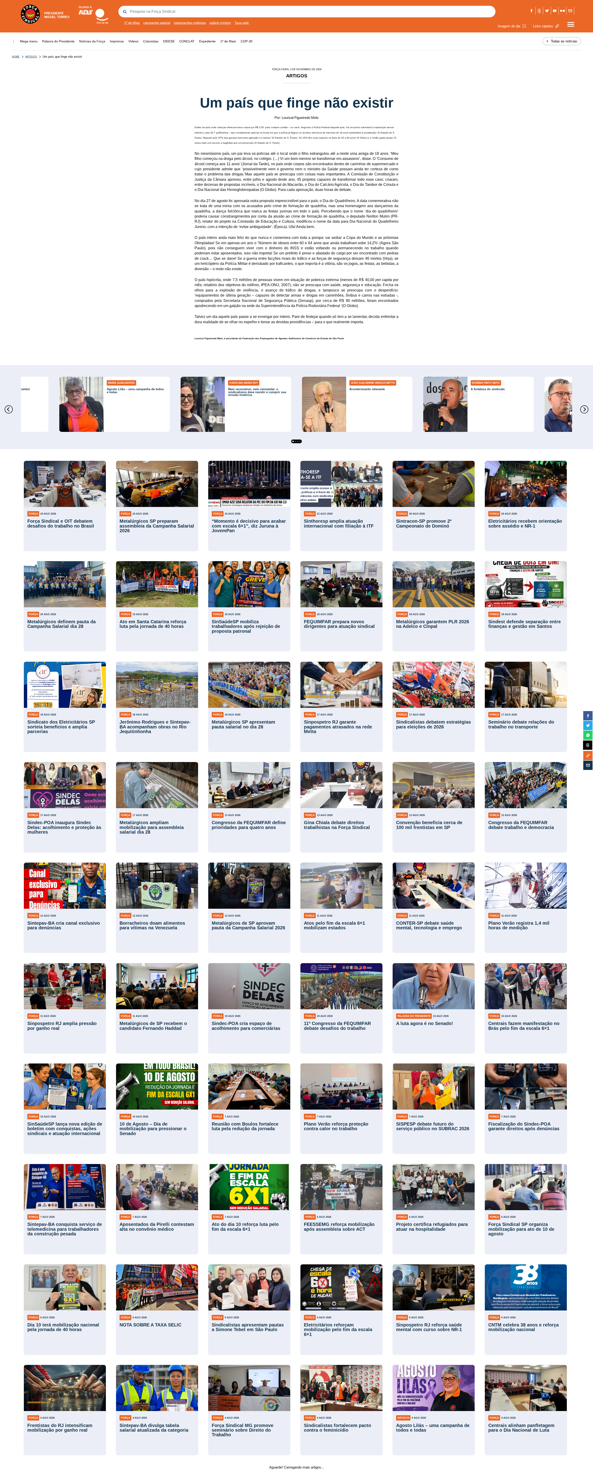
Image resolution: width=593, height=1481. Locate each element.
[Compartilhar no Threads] (587, 745)
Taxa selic (241, 23)
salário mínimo (220, 23)
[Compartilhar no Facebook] (588, 715)
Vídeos (133, 41)
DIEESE (169, 41)
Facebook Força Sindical (532, 11)
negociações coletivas (190, 23)
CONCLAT (187, 41)
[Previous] (9, 409)
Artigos (31, 56)
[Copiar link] (588, 755)
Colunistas (150, 41)
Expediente (207, 41)
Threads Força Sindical (539, 11)
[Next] (584, 409)
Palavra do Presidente (58, 41)
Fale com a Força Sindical (570, 11)
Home (15, 56)
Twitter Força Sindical (547, 11)
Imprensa (117, 41)
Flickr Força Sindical (562, 11)
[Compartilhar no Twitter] (588, 725)
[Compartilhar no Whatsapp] (588, 735)
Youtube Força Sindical (555, 11)
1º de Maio (132, 23)
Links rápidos (543, 26)
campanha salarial (156, 23)
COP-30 (246, 41)
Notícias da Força (92, 41)
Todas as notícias (561, 41)
